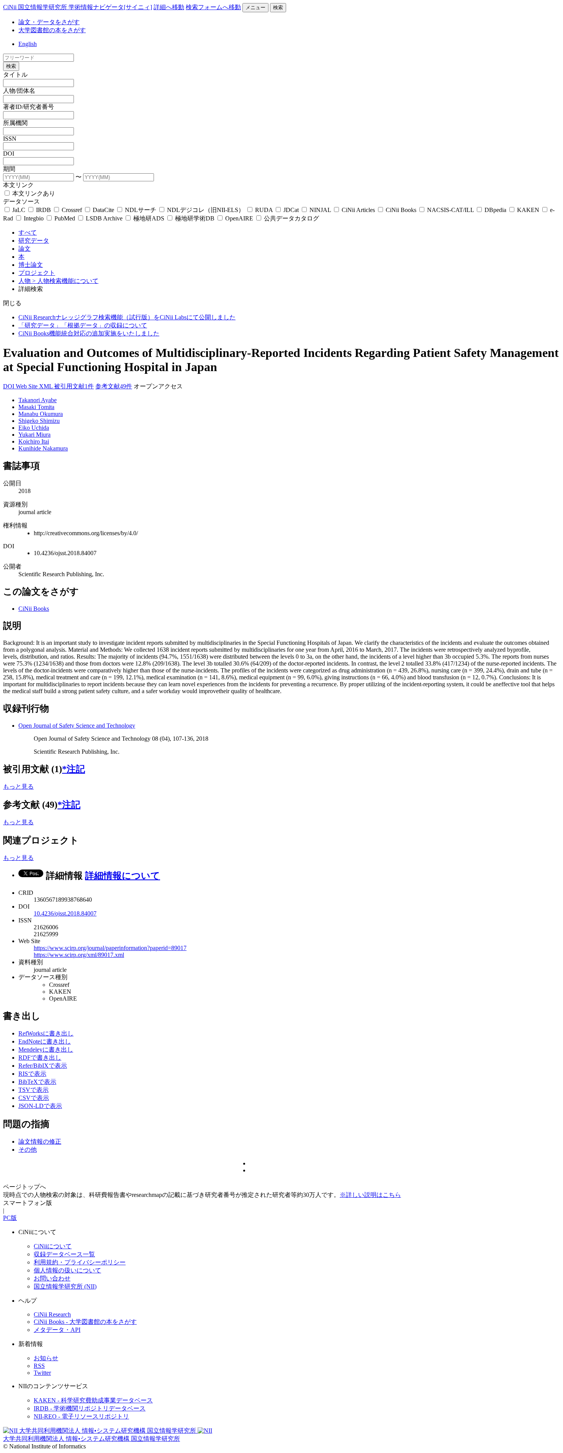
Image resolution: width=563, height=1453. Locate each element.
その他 (27, 1149)
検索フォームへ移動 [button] (213, 7)
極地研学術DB (194, 218)
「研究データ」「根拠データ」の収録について (82, 325)
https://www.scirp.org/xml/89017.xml (79, 955)
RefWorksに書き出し (46, 1033)
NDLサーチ (140, 210)
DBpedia (495, 210)
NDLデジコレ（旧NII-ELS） (205, 210)
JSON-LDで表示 (40, 1106)
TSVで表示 (33, 1089)
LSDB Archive (104, 218)
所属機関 (15, 123)
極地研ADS (149, 218)
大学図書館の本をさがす (52, 30)
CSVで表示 (33, 1098)
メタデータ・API (57, 1329)
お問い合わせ (52, 1278)
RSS (39, 1366)
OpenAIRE (239, 218)
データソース (21, 201)
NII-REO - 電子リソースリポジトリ (81, 1416)
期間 (9, 169)
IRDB (43, 210)
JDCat (291, 210)
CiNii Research (52, 1314)
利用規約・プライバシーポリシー (80, 1262)
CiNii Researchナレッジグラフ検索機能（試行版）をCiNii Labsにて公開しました (127, 317)
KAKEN (528, 210)
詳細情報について (122, 876)
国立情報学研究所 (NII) (65, 1286)
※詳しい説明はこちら (370, 1195)
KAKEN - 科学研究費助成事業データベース (93, 1400)
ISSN (9, 138)
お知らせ (46, 1358)
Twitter (42, 1372)
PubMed (65, 218)
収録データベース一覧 (64, 1254)
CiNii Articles (358, 210)
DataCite (103, 210)
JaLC (19, 210)
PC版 (10, 1218)
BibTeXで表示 (37, 1081)
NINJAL (320, 210)
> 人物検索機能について (65, 281)
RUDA (264, 210)
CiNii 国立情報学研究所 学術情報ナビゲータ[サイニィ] (77, 7)
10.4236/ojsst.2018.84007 (65, 913)
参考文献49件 (113, 386)
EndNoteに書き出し (44, 1041)
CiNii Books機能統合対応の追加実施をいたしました (88, 333)
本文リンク (18, 185)
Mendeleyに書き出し (45, 1049)
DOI (8, 153)
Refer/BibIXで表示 (42, 1065)
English (27, 44)
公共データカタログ (290, 218)
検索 (278, 7)
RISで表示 (32, 1073)
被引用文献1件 (74, 386)
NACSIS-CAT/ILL (450, 210)
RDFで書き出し (39, 1057)
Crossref (71, 210)
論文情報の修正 (39, 1141)
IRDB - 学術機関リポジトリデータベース (90, 1408)
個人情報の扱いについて (67, 1270)
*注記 (73, 769)
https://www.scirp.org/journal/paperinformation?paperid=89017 (110, 948)
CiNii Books (401, 210)
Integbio (33, 218)
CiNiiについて (53, 1246)
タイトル (15, 74)
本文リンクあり (33, 193)
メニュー (255, 7)
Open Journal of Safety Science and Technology (76, 725)
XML (46, 386)
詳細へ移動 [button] (169, 7)
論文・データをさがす (49, 22)
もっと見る (18, 786)
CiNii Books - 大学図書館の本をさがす (85, 1321)
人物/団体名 (19, 90)
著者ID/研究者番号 (28, 107)
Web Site (27, 386)
